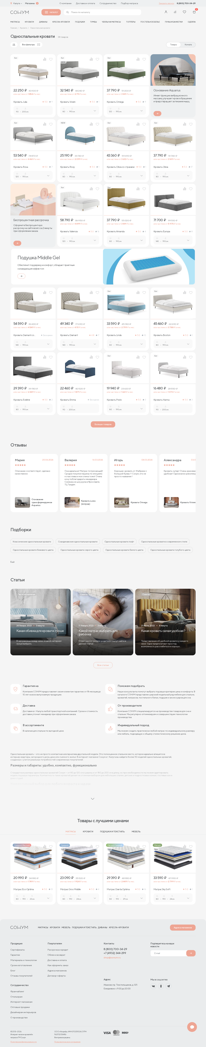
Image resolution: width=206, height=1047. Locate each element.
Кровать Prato (114, 400)
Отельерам (16, 996)
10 (145, 335)
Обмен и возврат (56, 955)
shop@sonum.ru (112, 957)
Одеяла (192, 22)
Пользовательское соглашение (67, 1042)
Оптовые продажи (20, 1007)
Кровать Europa (162, 231)
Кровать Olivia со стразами (121, 167)
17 (192, 167)
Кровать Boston (162, 335)
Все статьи (103, 665)
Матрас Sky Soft (162, 889)
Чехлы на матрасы (111, 22)
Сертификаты (17, 949)
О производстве (19, 1017)
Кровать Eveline (21, 400)
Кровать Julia (20, 102)
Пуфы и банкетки (174, 22)
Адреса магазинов (183, 927)
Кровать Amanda (115, 231)
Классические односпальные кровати (32, 541)
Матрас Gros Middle (70, 889)
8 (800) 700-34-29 (186, 3)
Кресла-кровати (61, 22)
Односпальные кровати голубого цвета (170, 550)
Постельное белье (150, 22)
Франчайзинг (17, 991)
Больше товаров (103, 424)
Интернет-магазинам (21, 1001)
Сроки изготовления (21, 965)
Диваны (43, 22)
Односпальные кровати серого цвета (79, 550)
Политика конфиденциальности (23, 1042)
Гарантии (15, 955)
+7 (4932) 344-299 (115, 953)
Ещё (12, 562)
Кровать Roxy (67, 167)
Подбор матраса (129, 3)
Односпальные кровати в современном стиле (164, 541)
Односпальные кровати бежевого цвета (33, 550)
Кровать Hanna (162, 400)
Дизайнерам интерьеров (23, 1012)
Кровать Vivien (68, 102)
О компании (65, 3)
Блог (12, 970)
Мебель (136, 831)
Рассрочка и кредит (58, 949)
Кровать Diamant (69, 335)
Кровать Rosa (20, 167)
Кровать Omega (115, 102)
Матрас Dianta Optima (118, 889)
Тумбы (93, 22)
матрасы (15, 22)
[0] (194, 12)
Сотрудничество (108, 3)
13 (51, 889)
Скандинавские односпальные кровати (77, 541)
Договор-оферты (57, 975)
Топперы (130, 22)
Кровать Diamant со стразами (23, 335)
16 (98, 231)
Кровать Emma (68, 400)
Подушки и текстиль (112, 831)
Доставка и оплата (85, 3)
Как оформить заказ (58, 965)
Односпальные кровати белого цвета (124, 550)
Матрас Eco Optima (23, 889)
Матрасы (70, 831)
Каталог (54, 12)
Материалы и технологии (23, 960)
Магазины (30, 3)
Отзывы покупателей (21, 975)
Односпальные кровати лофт (119, 541)
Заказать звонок (166, 3)
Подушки (80, 22)
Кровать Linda (114, 335)
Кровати (29, 22)
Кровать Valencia (69, 231)
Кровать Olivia (161, 167)
